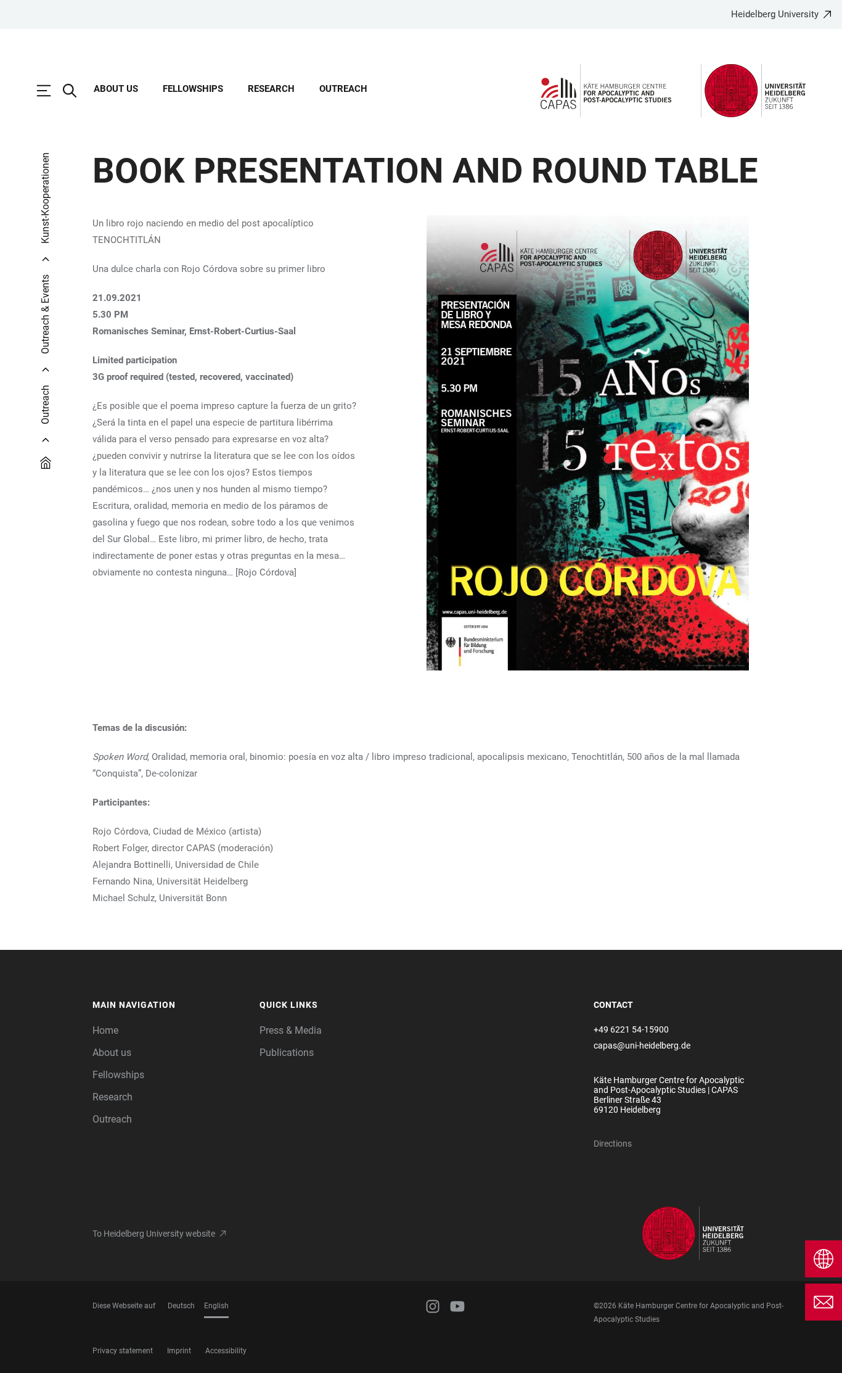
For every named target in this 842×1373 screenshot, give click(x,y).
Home (105, 1030)
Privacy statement (122, 1350)
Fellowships (193, 88)
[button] (169, 1005)
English (216, 1305)
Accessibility (226, 1350)
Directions (613, 1143)
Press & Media (291, 1030)
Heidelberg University (775, 14)
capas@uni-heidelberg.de (642, 1045)
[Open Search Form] (76, 91)
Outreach (343, 88)
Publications (287, 1052)
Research (271, 88)
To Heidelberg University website (153, 1234)
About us (116, 88)
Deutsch (181, 1305)
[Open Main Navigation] (50, 91)
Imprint (179, 1350)
